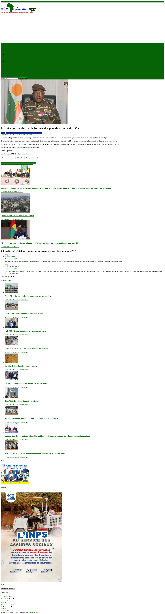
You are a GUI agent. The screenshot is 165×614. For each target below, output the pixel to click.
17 (7, 604)
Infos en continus (37, 133)
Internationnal (12, 53)
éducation (11, 63)
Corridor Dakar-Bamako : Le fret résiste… (21, 366)
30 (5, 608)
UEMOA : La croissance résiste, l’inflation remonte (24, 314)
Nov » (7, 610)
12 (11, 602)
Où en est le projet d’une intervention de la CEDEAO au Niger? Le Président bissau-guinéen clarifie (40, 243)
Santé (6, 59)
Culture (10, 65)
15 (3, 604)
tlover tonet (11, 256)
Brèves (7, 54)
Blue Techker (12, 266)
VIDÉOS (7, 70)
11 (9, 602)
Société (7, 61)
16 (5, 604)
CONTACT (8, 73)
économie (7, 56)
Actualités (8, 46)
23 (5, 606)
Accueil (7, 44)
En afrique (11, 51)
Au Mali (10, 49)
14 (2, 604)
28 (2, 608)
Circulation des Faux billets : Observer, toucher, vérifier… (27, 349)
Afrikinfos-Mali (19, 134)
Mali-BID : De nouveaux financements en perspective (25, 331)
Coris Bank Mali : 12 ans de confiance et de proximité (26, 383)
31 (7, 608)
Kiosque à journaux (10, 71)
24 (7, 606)
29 (3, 608)
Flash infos (28, 133)
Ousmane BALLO (26, 154)
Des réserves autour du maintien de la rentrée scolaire (17, 164)
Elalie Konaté (18, 192)
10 (7, 602)
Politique (7, 58)
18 (9, 604)
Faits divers (11, 66)
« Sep (2, 610)
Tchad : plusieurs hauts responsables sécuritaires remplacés (18, 163)
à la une (10, 47)
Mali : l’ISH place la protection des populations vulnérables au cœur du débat (35, 453)
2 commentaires (28, 134)
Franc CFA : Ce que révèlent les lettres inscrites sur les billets (28, 296)
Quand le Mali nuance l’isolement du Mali (17, 216)
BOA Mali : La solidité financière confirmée (21, 401)
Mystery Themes (35, 612)
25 (9, 606)
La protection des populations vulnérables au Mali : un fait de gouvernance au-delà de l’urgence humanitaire (47, 436)
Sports (6, 68)
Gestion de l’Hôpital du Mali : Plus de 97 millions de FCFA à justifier (31, 418)
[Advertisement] (82, 28)
